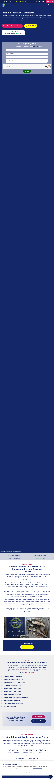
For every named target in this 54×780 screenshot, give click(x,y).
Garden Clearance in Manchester (12, 691)
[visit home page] (3, 5)
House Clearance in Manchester (12, 694)
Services (17, 5)
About (30, 5)
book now (23, 669)
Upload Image (40, 1)
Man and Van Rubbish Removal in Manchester (16, 697)
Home (2, 551)
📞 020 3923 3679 (31, 26)
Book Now (50, 1)
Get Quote (27, 71)
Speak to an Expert (38, 721)
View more (39, 670)
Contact (36, 5)
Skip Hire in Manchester (10, 706)
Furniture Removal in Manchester (13, 685)
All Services (38, 716)
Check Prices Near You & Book (12, 26)
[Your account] (49, 5)
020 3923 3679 (7, 1)
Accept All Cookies (27, 776)
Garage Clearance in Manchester (12, 688)
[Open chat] (51, 777)
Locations (6, 551)
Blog (24, 5)
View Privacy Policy (37, 768)
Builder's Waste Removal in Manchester (14, 679)
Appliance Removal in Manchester (13, 676)
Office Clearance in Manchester (12, 700)
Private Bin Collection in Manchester (13, 703)
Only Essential (27, 772)
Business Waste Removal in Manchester (14, 682)
